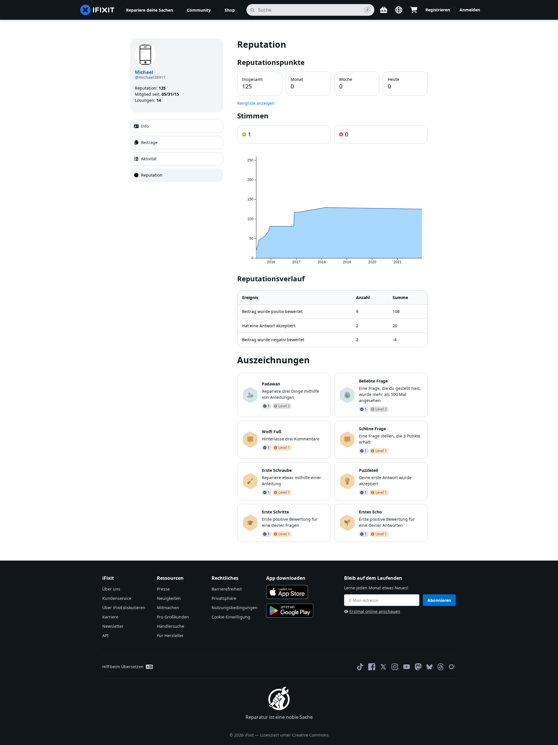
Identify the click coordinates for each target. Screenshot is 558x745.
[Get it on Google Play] (289, 611)
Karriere (110, 617)
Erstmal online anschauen (374, 611)
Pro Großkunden (173, 617)
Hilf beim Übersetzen (123, 666)
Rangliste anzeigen (256, 103)
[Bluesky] (429, 667)
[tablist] (177, 150)
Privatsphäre (224, 598)
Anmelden (469, 10)
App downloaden (285, 578)
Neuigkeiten (169, 598)
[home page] (97, 10)
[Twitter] (383, 666)
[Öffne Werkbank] (383, 10)
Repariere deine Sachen (149, 10)
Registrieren (437, 10)
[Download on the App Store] (287, 592)
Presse (163, 589)
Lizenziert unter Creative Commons (294, 735)
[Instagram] (394, 666)
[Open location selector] (399, 10)
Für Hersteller (170, 635)
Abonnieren (439, 600)
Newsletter (113, 626)
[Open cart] (414, 10)
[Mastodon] (418, 666)
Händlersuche (170, 626)
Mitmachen (168, 607)
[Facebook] (371, 666)
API (105, 635)
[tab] (176, 126)
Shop (230, 10)
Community (199, 10)
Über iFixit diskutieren (123, 607)
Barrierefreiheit (227, 589)
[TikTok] (360, 666)
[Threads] (440, 666)
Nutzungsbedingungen (234, 607)
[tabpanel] (332, 290)
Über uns (111, 589)
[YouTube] (406, 666)
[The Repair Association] (452, 666)
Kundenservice (116, 598)
